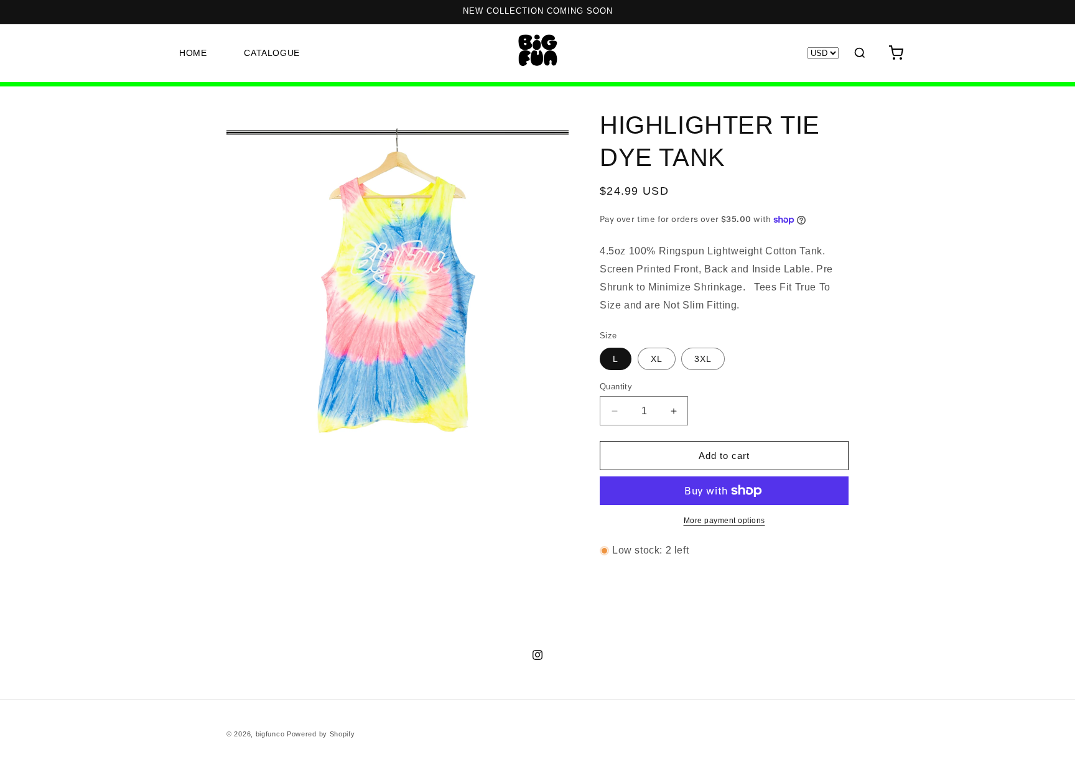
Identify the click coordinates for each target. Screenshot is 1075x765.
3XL (703, 359)
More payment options (724, 520)
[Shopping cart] (896, 53)
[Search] (859, 53)
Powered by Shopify (321, 734)
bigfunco (270, 734)
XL (657, 359)
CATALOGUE (271, 53)
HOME (193, 53)
